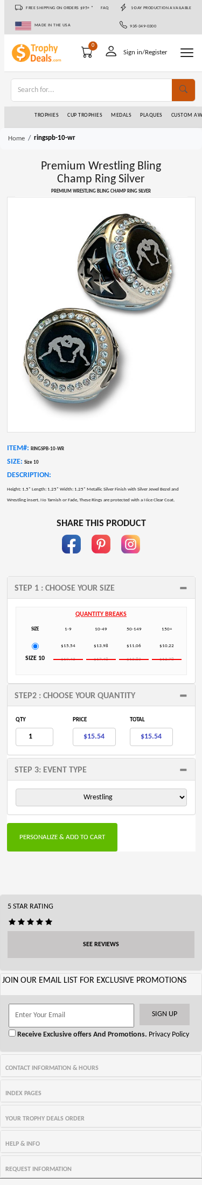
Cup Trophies (84, 115)
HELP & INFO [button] (22, 1144)
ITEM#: (18, 448)
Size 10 (35, 658)
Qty (21, 720)
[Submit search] (183, 90)
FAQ (105, 8)
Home (16, 138)
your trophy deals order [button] (45, 1119)
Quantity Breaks (101, 614)
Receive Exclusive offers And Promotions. (81, 1035)
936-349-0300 (142, 26)
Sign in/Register (145, 52)
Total (137, 720)
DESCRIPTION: (29, 475)
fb (71, 559)
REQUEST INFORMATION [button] (38, 1169)
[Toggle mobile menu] (187, 52)
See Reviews (101, 944)
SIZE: (15, 462)
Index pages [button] (23, 1093)
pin (101, 559)
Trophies (46, 115)
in (131, 559)
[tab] (101, 587)
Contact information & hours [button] (52, 1068)
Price (80, 720)
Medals (121, 115)
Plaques (151, 115)
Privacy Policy (168, 1035)
